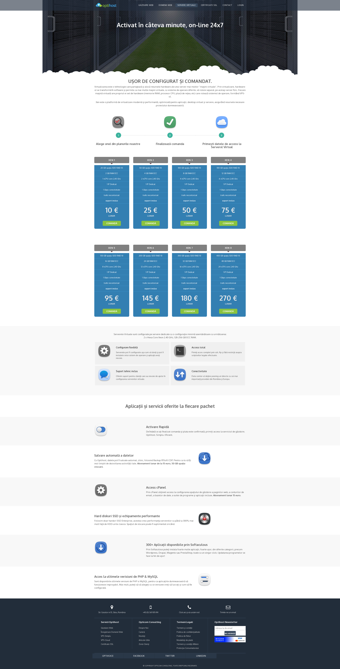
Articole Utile (144, 640)
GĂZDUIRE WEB (146, 5)
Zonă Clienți (144, 644)
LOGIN (241, 5)
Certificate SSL (107, 644)
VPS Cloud (105, 640)
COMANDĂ (111, 223)
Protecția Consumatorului (188, 648)
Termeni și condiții (184, 628)
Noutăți (142, 636)
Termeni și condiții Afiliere (188, 644)
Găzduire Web (107, 628)
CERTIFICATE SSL (209, 5)
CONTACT (227, 5)
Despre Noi (143, 628)
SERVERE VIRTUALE (186, 5)
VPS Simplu (106, 636)
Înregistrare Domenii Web (112, 632)
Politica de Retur (184, 636)
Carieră (142, 632)
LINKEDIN (201, 656)
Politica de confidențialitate (188, 632)
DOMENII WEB (165, 5)
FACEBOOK (138, 656)
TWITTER (170, 656)
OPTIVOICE (107, 656)
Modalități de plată (185, 640)
